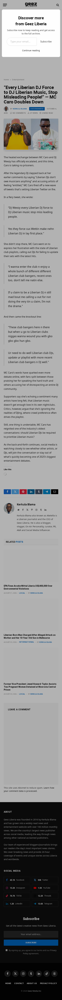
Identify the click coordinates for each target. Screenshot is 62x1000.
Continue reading (31, 50)
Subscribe (46, 41)
